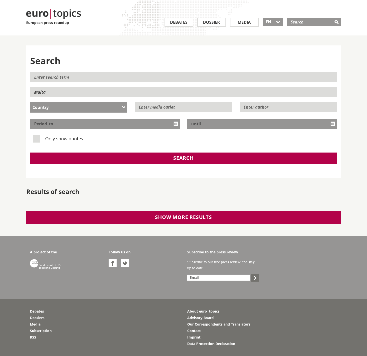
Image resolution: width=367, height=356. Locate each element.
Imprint (193, 337)
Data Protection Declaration (211, 343)
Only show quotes (63, 139)
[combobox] (78, 107)
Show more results (183, 217)
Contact (194, 330)
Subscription (41, 330)
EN (273, 21)
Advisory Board (200, 317)
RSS (33, 337)
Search (183, 158)
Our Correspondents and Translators (218, 324)
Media (244, 22)
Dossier (211, 22)
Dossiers (37, 317)
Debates (178, 22)
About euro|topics (203, 311)
